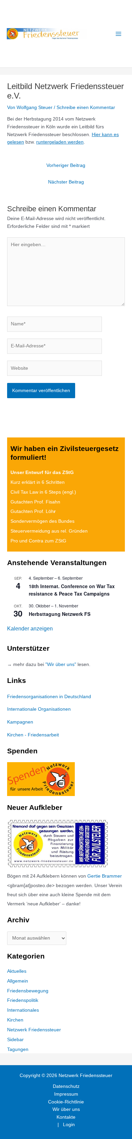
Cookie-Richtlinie (66, 1101)
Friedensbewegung (27, 990)
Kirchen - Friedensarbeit (33, 734)
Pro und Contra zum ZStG (38, 540)
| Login (66, 1124)
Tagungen (17, 1049)
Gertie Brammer (104, 876)
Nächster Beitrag (66, 182)
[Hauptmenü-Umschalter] (119, 34)
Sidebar (15, 1039)
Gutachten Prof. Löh (33, 511)
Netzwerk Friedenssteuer (34, 1029)
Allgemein (17, 981)
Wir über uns (66, 1109)
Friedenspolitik (22, 1000)
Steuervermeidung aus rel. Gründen (49, 531)
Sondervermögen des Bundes (42, 521)
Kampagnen (20, 722)
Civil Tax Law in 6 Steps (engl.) (43, 492)
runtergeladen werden (60, 142)
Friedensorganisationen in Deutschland (49, 696)
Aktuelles (16, 971)
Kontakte (66, 1117)
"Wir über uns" (60, 664)
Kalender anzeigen (30, 628)
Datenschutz (66, 1086)
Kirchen (15, 1020)
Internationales (23, 1010)
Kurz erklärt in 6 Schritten (37, 482)
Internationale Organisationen (39, 709)
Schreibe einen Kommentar (86, 107)
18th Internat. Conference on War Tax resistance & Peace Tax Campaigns (72, 590)
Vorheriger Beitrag (65, 165)
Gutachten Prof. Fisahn (35, 501)
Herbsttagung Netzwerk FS (59, 613)
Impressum (66, 1094)
